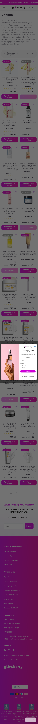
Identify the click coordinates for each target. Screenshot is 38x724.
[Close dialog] (35, 346)
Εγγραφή (28, 371)
